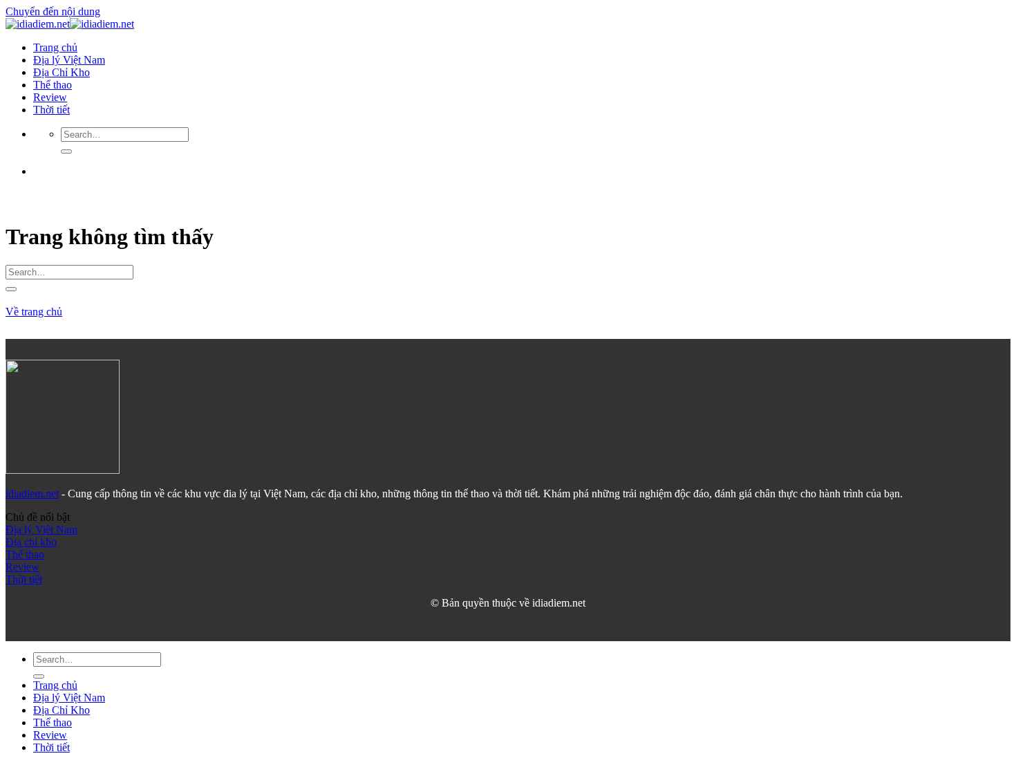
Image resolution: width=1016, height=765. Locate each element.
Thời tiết (51, 110)
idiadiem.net (32, 493)
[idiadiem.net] (70, 24)
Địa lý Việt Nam (69, 60)
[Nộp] (66, 151)
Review (50, 97)
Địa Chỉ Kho (61, 72)
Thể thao (52, 85)
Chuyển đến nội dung (53, 11)
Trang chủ (55, 47)
